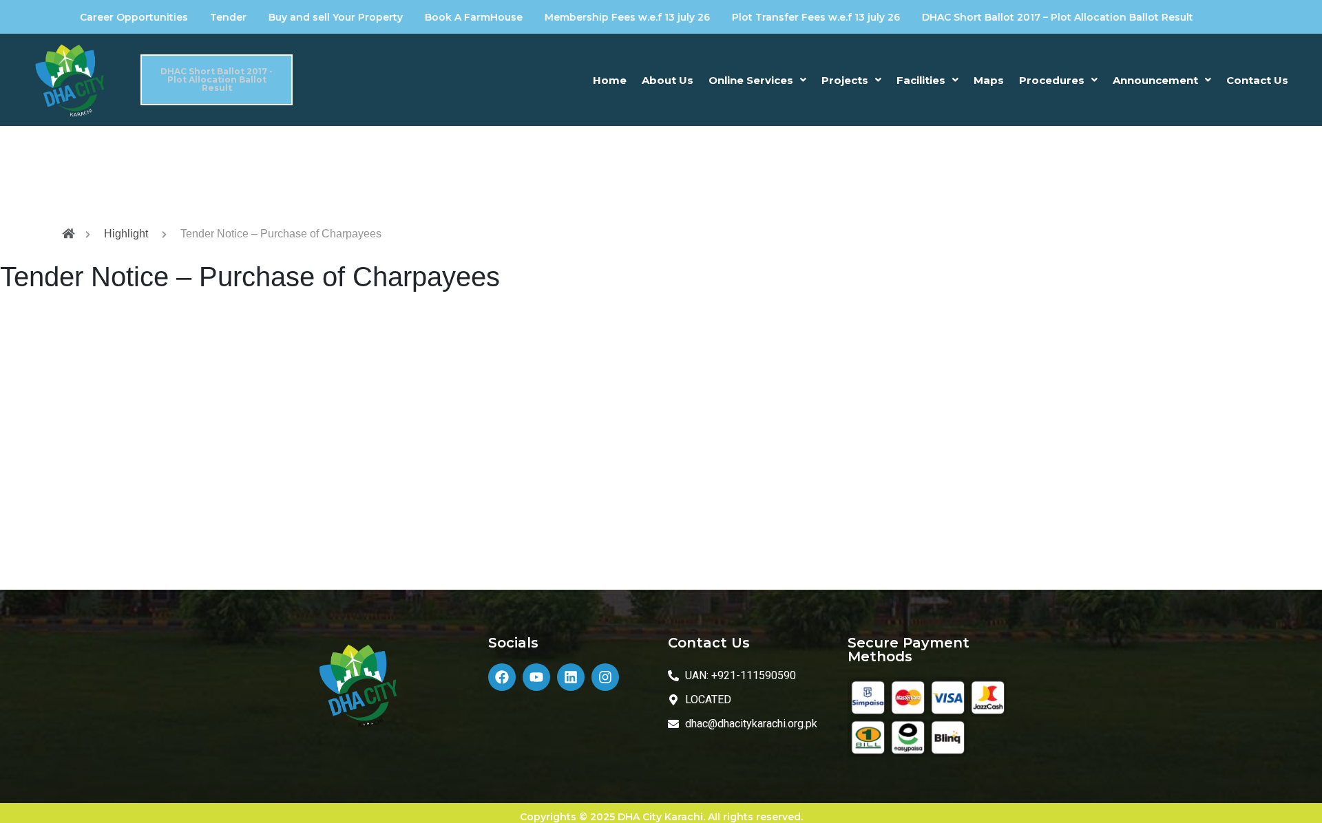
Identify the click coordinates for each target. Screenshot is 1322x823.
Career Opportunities (102, 17)
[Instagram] (605, 677)
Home (610, 80)
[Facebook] (502, 677)
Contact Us (1257, 80)
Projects (844, 80)
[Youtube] (536, 677)
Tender (196, 17)
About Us (667, 80)
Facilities (920, 80)
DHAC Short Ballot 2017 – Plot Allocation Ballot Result (1025, 17)
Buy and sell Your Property (303, 17)
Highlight (126, 233)
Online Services (751, 80)
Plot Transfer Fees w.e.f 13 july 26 (784, 17)
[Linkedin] (571, 677)
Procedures (1051, 80)
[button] (757, 80)
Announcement (1155, 80)
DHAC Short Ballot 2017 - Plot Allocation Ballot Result (216, 79)
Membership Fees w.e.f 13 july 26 (595, 17)
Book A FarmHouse (441, 17)
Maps (989, 80)
